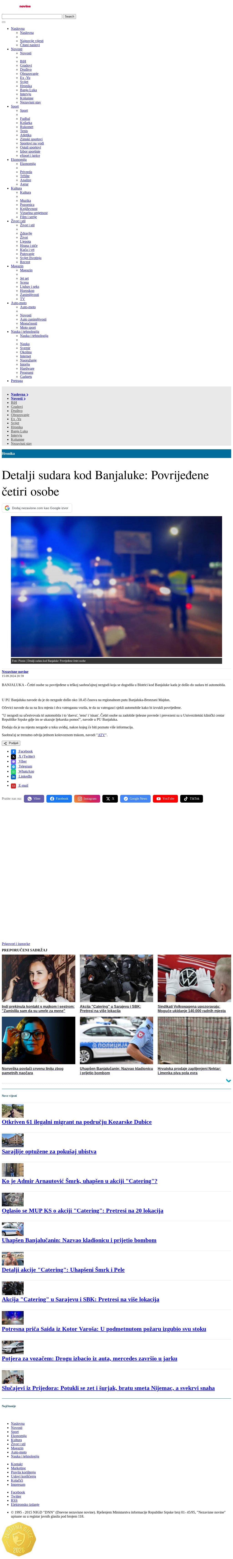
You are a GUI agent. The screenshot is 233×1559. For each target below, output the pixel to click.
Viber (22, 761)
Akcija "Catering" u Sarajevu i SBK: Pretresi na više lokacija (80, 1299)
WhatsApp (26, 771)
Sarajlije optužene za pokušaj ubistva (49, 1151)
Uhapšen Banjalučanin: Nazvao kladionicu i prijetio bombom (79, 1240)
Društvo (17, 411)
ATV (101, 735)
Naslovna (18, 28)
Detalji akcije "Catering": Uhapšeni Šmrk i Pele (63, 1269)
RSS (14, 1500)
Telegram (25, 766)
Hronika (17, 427)
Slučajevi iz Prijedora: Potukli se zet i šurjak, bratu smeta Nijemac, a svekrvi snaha (108, 1388)
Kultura (16, 188)
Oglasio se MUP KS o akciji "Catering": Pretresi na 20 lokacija (82, 1210)
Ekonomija (19, 160)
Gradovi (17, 407)
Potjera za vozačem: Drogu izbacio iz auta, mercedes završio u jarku (89, 1358)
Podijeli (13, 743)
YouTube (168, 798)
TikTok (194, 798)
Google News (138, 798)
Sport (15, 106)
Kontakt (17, 1464)
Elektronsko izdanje (25, 1504)
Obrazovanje (20, 415)
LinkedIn (25, 776)
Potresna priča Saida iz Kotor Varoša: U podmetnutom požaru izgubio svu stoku (104, 1329)
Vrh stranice (15, 1416)
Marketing (18, 1468)
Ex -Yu (16, 419)
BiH (14, 402)
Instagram (90, 798)
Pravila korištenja (23, 1472)
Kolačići (17, 1480)
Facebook (25, 751)
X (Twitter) (26, 756)
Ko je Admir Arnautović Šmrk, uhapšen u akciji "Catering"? (79, 1181)
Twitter (16, 1496)
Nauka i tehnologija (25, 332)
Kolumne (17, 439)
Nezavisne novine (15, 672)
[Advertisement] (116, 842)
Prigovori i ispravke (16, 944)
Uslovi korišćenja (23, 1476)
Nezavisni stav (21, 443)
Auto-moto (19, 303)
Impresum (18, 1484)
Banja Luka (19, 431)
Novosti (16, 49)
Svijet (15, 423)
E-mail (23, 785)
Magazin (17, 266)
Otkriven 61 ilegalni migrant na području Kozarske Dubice (77, 1122)
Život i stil (18, 221)
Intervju (16, 435)
